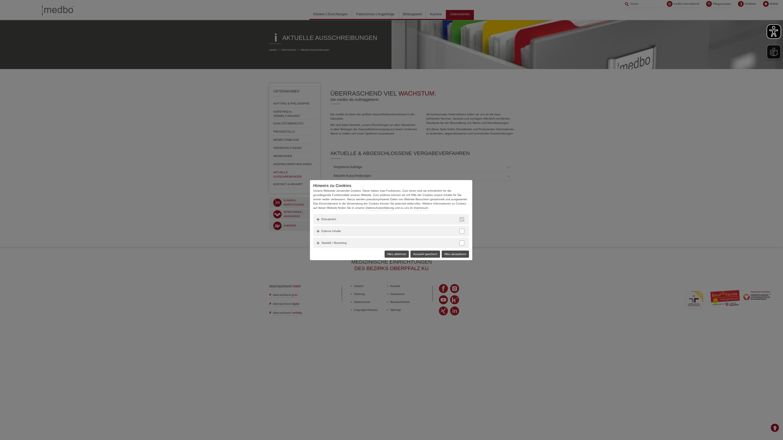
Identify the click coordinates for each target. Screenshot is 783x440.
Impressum (421, 207)
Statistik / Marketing (334, 242)
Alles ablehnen (396, 254)
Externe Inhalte (331, 231)
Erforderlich (328, 219)
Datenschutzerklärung (380, 207)
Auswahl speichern (425, 254)
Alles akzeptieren (455, 254)
